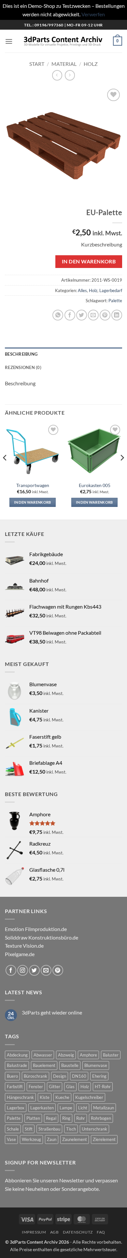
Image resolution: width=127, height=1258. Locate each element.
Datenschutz (78, 1232)
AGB (54, 1232)
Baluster (111, 1055)
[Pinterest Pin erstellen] (105, 315)
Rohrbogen (101, 1118)
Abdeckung (17, 1055)
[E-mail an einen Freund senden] (93, 315)
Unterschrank (94, 1129)
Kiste (44, 1097)
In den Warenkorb (89, 261)
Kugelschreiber (89, 1097)
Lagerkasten (42, 1107)
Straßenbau (49, 1129)
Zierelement (104, 1139)
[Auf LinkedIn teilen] (116, 315)
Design (59, 1076)
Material (64, 64)
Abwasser (43, 1055)
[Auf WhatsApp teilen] (57, 315)
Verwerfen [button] (93, 14)
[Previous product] (70, 75)
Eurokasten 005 (94, 485)
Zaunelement (74, 1139)
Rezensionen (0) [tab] (23, 367)
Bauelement (44, 1065)
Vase (11, 1139)
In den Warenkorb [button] (32, 502)
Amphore (88, 1055)
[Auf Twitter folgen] (34, 970)
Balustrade (17, 1065)
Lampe (66, 1107)
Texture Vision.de (24, 945)
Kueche (62, 1097)
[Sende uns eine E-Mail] (46, 970)
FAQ (101, 1232)
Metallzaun (103, 1107)
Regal (51, 1118)
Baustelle (69, 1065)
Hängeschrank (20, 1097)
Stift (29, 1129)
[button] (9, 41)
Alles (82, 290)
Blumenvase (95, 1065)
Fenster (36, 1086)
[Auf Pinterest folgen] (57, 970)
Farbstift (15, 1086)
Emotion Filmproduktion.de (36, 929)
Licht (82, 1107)
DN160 (79, 1076)
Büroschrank (35, 1076)
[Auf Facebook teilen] (69, 315)
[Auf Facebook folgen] (11, 970)
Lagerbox (15, 1107)
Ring (66, 1118)
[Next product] (57, 75)
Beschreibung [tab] (21, 354)
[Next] (122, 470)
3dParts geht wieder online (52, 1012)
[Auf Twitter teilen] (81, 315)
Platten (33, 1118)
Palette (115, 300)
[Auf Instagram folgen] (22, 970)
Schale (13, 1129)
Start (36, 64)
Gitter (54, 1086)
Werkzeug (31, 1139)
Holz (91, 64)
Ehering (99, 1076)
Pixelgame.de (20, 954)
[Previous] (5, 470)
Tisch (71, 1129)
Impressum (34, 1232)
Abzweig (66, 1055)
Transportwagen (32, 485)
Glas (70, 1086)
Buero (12, 1076)
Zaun (51, 1139)
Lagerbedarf (110, 290)
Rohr (80, 1118)
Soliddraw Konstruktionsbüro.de (41, 937)
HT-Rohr (103, 1086)
